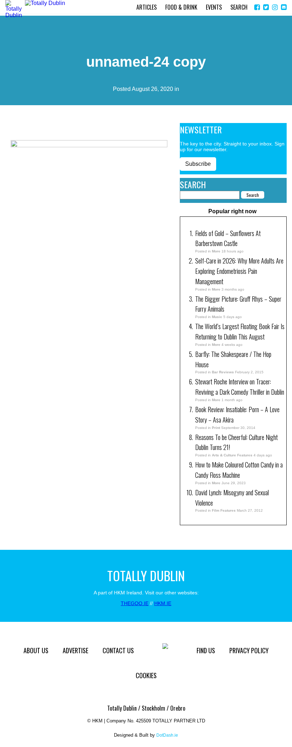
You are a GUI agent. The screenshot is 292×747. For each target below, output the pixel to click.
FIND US (206, 650)
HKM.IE (162, 603)
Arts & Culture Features (232, 455)
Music (217, 317)
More (216, 251)
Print (216, 428)
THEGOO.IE (134, 603)
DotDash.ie (167, 735)
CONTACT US (118, 650)
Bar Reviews (223, 372)
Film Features (224, 510)
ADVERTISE (75, 650)
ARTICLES (146, 7)
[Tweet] (266, 7)
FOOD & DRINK (181, 7)
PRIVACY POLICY (248, 650)
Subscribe (198, 164)
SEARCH (238, 7)
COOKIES (146, 675)
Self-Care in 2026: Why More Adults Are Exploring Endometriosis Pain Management (239, 271)
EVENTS (214, 7)
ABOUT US (36, 650)
